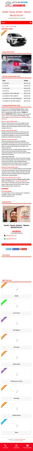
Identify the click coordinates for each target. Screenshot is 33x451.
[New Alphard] (16, 328)
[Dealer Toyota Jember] (16, 6)
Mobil (7, 26)
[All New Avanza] (16, 413)
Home (3, 26)
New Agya (16, 398)
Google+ (24, 249)
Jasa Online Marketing (19, 440)
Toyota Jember (5, 115)
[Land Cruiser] (16, 311)
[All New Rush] (16, 362)
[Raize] (16, 430)
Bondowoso (18, 117)
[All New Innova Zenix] (16, 379)
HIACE (16, 296)
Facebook (16, 249)
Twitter (9, 249)
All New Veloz (7, 29)
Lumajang (11, 117)
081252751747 (11, 235)
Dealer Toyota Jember (20, 439)
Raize (16, 432)
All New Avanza (16, 415)
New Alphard (16, 330)
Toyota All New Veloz (7, 168)
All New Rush (16, 364)
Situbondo (4, 119)
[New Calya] (16, 345)
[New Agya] (16, 396)
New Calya (16, 347)
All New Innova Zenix (16, 381)
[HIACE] (16, 294)
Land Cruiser (16, 313)
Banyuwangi (25, 117)
